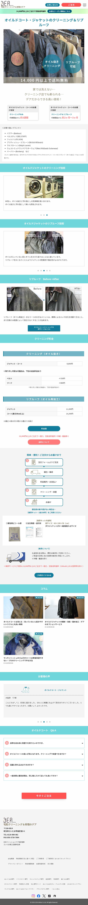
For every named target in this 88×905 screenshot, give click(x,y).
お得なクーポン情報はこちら (59, 11)
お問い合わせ (52, 5)
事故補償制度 (29, 864)
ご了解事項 (40, 858)
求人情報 (50, 864)
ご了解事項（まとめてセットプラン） (58, 858)
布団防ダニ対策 (24, 884)
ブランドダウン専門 (42, 889)
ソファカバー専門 (21, 879)
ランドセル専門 (9, 889)
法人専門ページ (36, 884)
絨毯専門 (48, 879)
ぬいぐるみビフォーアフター (25, 889)
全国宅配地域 (40, 864)
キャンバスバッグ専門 (37, 879)
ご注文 (71, 4)
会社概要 (11, 858)
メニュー (84, 6)
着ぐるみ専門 (65, 879)
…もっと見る (55, 889)
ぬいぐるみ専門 (9, 879)
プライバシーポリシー (15, 864)
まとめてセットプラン (74, 884)
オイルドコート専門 (10, 884)
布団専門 (56, 879)
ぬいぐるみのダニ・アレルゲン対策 (54, 884)
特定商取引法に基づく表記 (25, 858)
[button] (41, 215)
